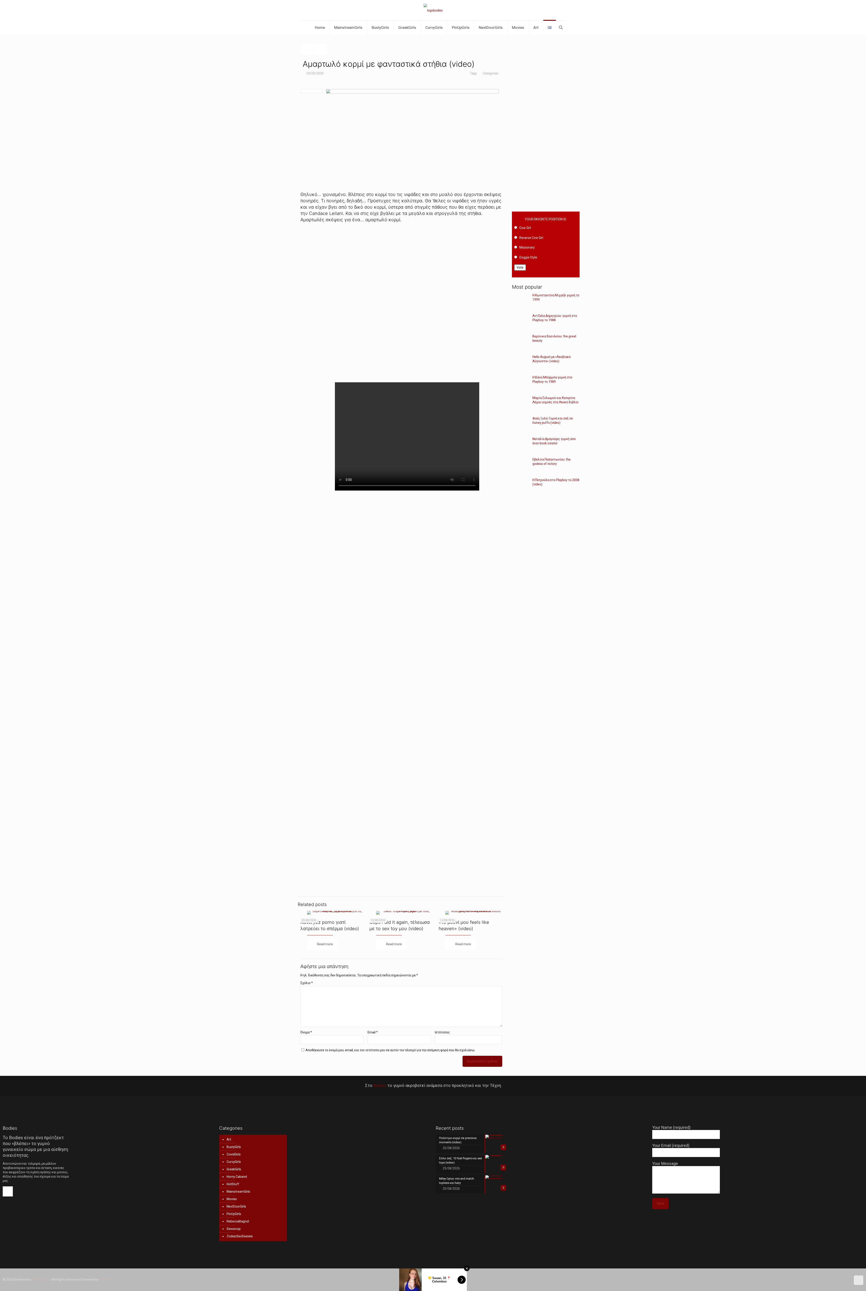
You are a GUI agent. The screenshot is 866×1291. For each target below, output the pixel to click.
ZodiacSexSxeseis (240, 1236)
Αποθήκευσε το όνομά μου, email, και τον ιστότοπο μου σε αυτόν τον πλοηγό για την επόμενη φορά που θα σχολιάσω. (390, 1050)
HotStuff (233, 1184)
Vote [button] (520, 267)
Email (373, 1032)
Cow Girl (525, 228)
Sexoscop (234, 1229)
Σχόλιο (306, 983)
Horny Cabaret (237, 1176)
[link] (401, 302)
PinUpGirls (234, 1214)
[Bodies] (433, 10)
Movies (232, 1199)
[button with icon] (8, 1191)
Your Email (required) (670, 1145)
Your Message (665, 1163)
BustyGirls (234, 1147)
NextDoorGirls (236, 1206)
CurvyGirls (234, 1162)
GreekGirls (234, 1169)
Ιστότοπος (442, 1032)
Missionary (527, 247)
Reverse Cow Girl (531, 238)
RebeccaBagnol (238, 1221)
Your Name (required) (671, 1127)
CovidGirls (234, 1154)
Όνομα (306, 1032)
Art (229, 1139)
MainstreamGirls (238, 1191)
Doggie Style (528, 257)
